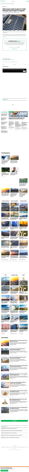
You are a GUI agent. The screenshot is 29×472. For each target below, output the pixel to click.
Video (9, 3)
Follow (3, 31)
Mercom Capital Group (21, 447)
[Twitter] (14, 445)
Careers (15, 447)
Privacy (27, 447)
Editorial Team (7, 447)
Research (4, 3)
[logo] (2, 1)
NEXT (25, 64)
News (1, 3)
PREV (4, 64)
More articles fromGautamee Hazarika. (9, 59)
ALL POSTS (14, 64)
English (13, 1)
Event (7, 3)
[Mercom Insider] (5, 7)
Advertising (2, 447)
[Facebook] (13, 445)
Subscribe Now (4, 470)
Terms (14, 448)
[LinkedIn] (16, 445)
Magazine (12, 3)
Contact (12, 447)
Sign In (19, 47)
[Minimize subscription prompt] (27, 468)
